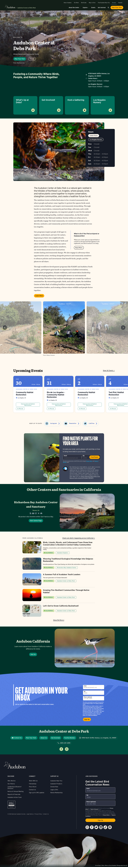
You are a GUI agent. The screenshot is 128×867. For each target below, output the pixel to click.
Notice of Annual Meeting (15, 791)
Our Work (76, 2)
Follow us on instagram (67, 749)
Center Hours (94, 135)
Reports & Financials (14, 794)
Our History (11, 784)
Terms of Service (99, 703)
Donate (114, 2)
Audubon (15, 765)
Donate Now (54, 787)
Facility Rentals (69, 738)
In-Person (20, 408)
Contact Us (18, 738)
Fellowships (32, 784)
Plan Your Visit (117, 7)
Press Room (32, 787)
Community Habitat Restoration (27, 394)
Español (120, 2)
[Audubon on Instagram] (87, 827)
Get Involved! (48, 100)
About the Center (74, 7)
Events (93, 7)
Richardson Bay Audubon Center (66, 567)
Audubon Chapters (62, 552)
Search (108, 7)
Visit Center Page (36, 520)
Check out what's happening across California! (78, 538)
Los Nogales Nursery (99, 101)
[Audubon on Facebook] (92, 827)
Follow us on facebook (61, 749)
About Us (44, 738)
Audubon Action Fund (14, 797)
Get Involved (102, 7)
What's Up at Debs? (22, 101)
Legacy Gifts (54, 790)
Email (65, 455)
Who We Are (11, 781)
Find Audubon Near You (104, 2)
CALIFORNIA (49, 552)
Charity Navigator (11, 804)
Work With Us (33, 781)
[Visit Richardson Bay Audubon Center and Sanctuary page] (64, 511)
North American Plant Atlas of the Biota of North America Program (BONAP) (85, 477)
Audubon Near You (56, 781)
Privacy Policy (89, 461)
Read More (78, 248)
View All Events (108, 370)
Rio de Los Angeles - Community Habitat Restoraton (58, 394)
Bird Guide (83, 2)
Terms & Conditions (92, 715)
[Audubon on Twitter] (96, 827)
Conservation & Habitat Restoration (28, 404)
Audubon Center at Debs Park (27, 7)
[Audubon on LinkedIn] (101, 827)
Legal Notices (30, 814)
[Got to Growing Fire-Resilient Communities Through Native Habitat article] (58, 596)
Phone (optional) (88, 697)
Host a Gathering (75, 100)
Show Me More (58, 620)
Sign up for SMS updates (36, 792)
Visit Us (33, 654)
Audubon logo (10, 6)
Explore (85, 7)
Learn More (39, 296)
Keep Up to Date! (35, 423)
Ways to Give (92, 2)
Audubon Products (56, 784)
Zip (84, 455)
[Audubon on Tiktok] (105, 827)
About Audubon (68, 2)
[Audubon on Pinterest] (110, 827)
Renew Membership (56, 792)
